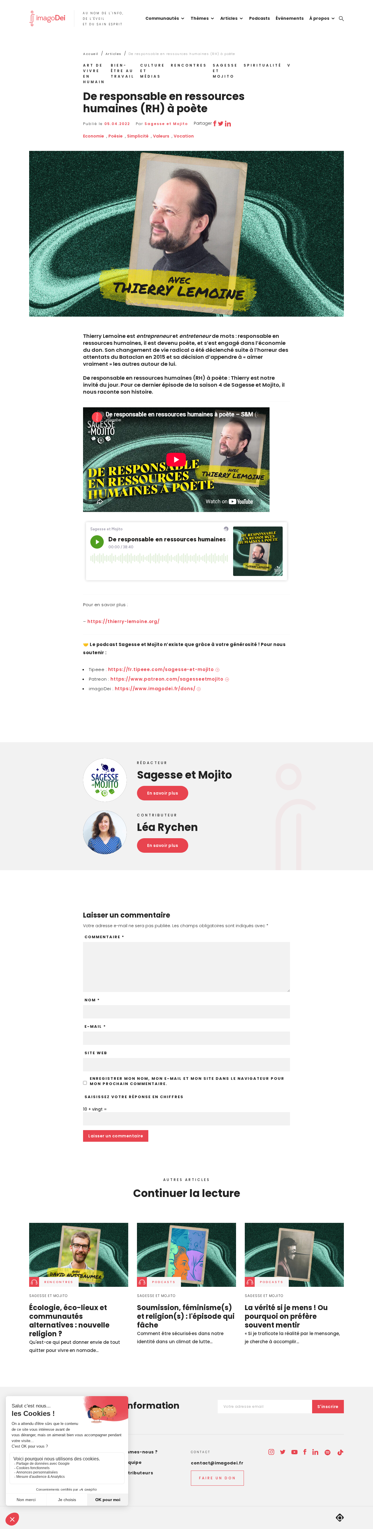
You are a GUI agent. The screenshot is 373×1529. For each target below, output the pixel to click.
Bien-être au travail (122, 71)
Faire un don (217, 1478)
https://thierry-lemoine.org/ (123, 621)
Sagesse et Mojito (225, 71)
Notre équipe (126, 1462)
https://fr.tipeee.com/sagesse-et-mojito (161, 669)
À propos (319, 18)
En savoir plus (162, 793)
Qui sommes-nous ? (134, 1452)
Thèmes (200, 18)
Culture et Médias (152, 71)
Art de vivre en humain (94, 73)
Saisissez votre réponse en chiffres (134, 1097)
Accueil (90, 53)
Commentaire (104, 937)
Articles (228, 18)
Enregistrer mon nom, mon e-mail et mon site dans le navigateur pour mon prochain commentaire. (187, 1081)
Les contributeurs (131, 1473)
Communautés (162, 18)
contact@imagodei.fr (217, 1463)
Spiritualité (262, 65)
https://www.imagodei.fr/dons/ (155, 689)
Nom (92, 1000)
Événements (290, 18)
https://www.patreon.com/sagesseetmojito (167, 679)
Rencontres (189, 65)
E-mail (95, 1026)
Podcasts (259, 18)
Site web (96, 1053)
